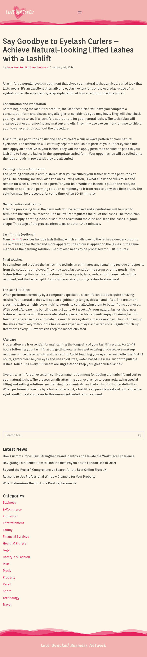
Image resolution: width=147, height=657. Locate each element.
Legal (6, 550)
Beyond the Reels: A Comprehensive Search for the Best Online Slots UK (54, 470)
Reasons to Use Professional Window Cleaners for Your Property (49, 476)
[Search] (140, 435)
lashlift (16, 239)
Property (9, 577)
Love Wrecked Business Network (27, 67)
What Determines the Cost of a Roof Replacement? (39, 483)
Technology (11, 598)
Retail (7, 584)
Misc (6, 564)
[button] (79, 12)
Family (8, 530)
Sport (7, 591)
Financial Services (16, 536)
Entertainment (13, 523)
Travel (7, 604)
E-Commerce (12, 509)
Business (9, 502)
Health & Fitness (14, 543)
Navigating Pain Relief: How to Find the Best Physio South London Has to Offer (59, 463)
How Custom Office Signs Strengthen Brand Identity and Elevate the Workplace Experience (68, 456)
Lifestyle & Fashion (16, 557)
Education (10, 516)
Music (7, 570)
